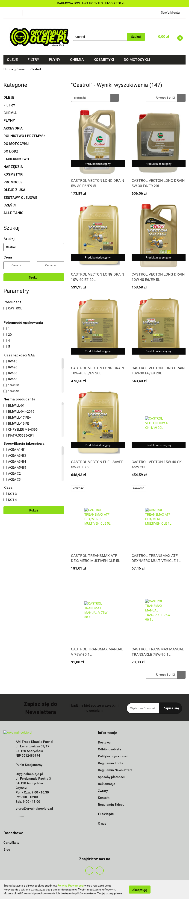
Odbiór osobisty (109, 749)
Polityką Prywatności (70, 885)
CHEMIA (10, 113)
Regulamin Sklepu (111, 804)
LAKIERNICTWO (16, 159)
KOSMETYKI (13, 174)
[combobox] (95, 98)
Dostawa (104, 742)
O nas (102, 823)
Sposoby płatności (111, 777)
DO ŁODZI (11, 151)
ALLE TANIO (13, 213)
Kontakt (103, 797)
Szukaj (33, 277)
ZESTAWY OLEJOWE (20, 198)
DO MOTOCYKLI (16, 144)
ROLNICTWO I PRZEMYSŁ (24, 136)
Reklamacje (106, 784)
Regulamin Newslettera (115, 770)
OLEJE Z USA (14, 190)
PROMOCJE (13, 182)
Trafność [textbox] (80, 98)
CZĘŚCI (10, 205)
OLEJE (9, 97)
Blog (6, 849)
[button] (107, 733)
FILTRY (9, 105)
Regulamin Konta (110, 763)
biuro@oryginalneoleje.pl (34, 808)
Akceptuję (139, 890)
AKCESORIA (13, 128)
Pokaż (33, 510)
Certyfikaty (11, 842)
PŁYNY (9, 120)
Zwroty (103, 791)
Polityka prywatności (113, 756)
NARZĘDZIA (13, 167)
